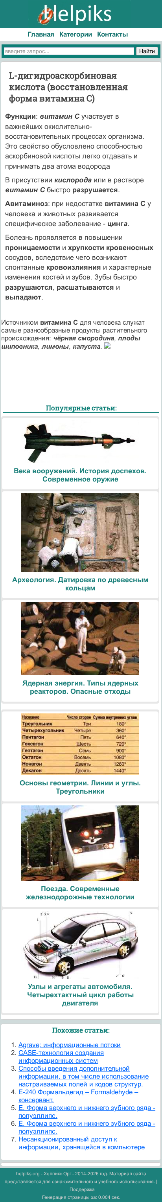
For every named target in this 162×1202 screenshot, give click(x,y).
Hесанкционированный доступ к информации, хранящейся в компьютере (81, 1143)
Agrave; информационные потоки (69, 1045)
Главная (41, 34)
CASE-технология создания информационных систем (61, 1056)
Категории (75, 34)
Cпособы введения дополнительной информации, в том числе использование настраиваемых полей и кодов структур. (83, 1076)
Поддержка (82, 1189)
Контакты (112, 34)
